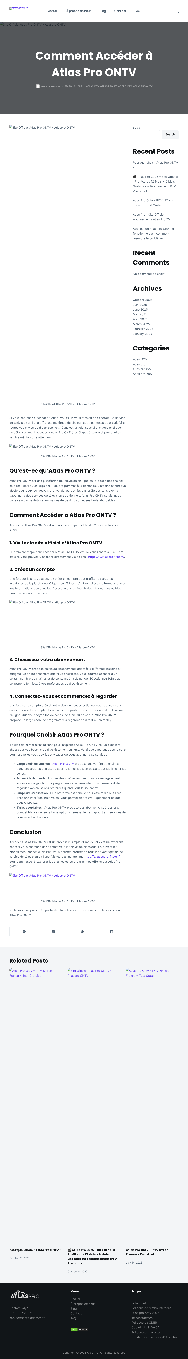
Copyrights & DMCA (145, 1327)
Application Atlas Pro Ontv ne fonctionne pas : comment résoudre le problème (153, 233)
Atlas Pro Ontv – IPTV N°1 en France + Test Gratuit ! (147, 1252)
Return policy (140, 1303)
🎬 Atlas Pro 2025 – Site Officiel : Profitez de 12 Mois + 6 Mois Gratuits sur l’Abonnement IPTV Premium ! (92, 1256)
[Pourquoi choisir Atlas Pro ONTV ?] (35, 1106)
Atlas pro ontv (143, 86)
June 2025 (140, 309)
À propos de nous (82, 1304)
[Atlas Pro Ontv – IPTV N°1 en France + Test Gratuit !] (152, 1106)
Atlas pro (106, 86)
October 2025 (143, 300)
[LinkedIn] (111, 931)
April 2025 (140, 319)
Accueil (75, 1299)
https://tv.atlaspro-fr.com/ (106, 557)
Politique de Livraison (146, 1332)
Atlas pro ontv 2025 (145, 1313)
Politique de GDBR (144, 1322)
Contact (76, 1313)
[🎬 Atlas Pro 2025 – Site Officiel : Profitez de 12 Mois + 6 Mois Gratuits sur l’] (94, 1106)
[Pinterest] (82, 931)
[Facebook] (24, 931)
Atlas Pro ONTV (62, 764)
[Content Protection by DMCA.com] (94, 1329)
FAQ (73, 1318)
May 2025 (140, 314)
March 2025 (141, 324)
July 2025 (140, 304)
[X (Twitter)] (53, 931)
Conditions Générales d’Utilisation (154, 1337)
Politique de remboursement (151, 1308)
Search (137, 127)
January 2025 (142, 334)
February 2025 (143, 329)
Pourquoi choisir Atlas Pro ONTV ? (35, 1250)
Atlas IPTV (92, 86)
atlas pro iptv (123, 86)
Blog (73, 1308)
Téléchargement (142, 1318)
